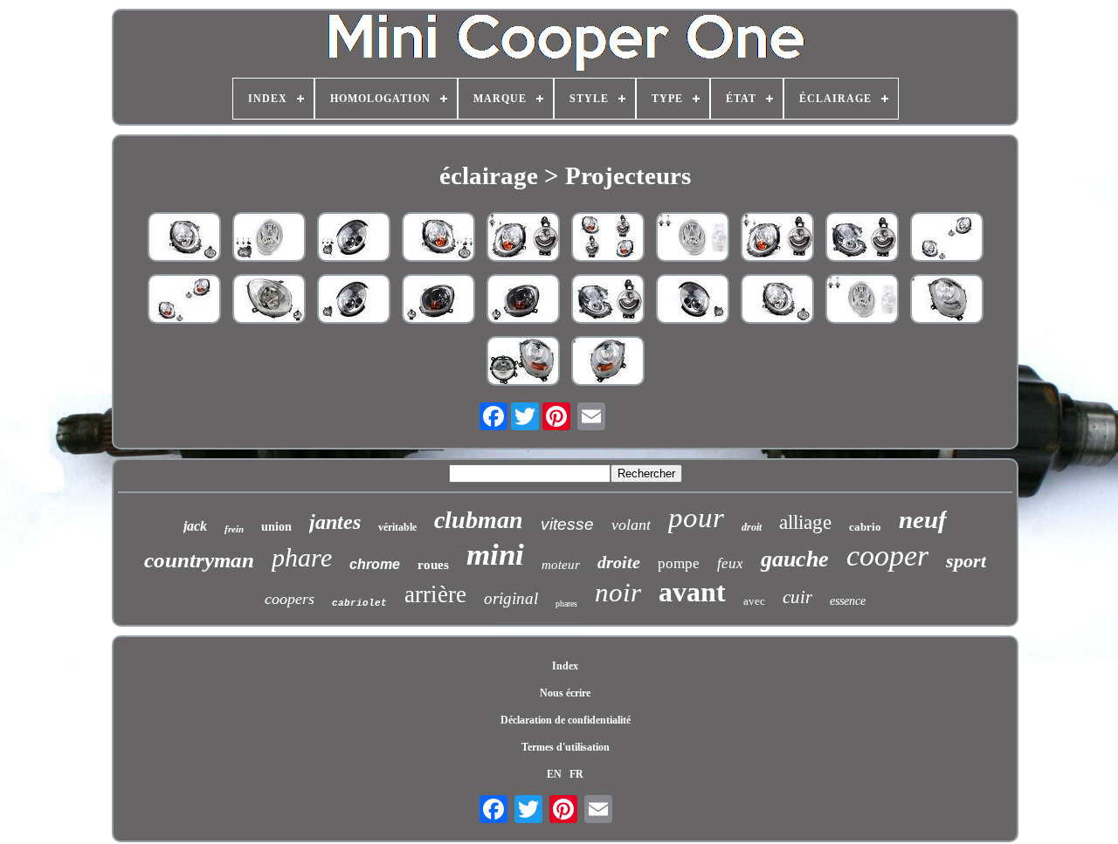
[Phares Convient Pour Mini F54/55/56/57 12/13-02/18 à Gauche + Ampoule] (608, 363)
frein (234, 529)
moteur (561, 565)
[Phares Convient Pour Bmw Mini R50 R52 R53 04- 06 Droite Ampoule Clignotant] (693, 239)
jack (195, 525)
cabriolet (359, 603)
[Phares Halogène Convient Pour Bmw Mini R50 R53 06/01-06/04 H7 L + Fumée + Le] (354, 239)
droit (752, 527)
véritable (397, 527)
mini (495, 555)
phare (302, 557)
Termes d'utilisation (565, 747)
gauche (795, 559)
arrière (435, 594)
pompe (679, 563)
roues (433, 565)
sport (966, 561)
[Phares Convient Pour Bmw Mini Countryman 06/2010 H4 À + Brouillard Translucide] (269, 301)
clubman (478, 519)
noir (618, 592)
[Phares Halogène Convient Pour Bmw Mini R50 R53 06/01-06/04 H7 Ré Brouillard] (693, 301)
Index (565, 666)
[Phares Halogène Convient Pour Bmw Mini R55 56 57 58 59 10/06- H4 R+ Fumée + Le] (438, 239)
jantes (335, 522)
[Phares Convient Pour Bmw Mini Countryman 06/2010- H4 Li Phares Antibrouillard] (438, 301)
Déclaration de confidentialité (565, 720)
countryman (199, 560)
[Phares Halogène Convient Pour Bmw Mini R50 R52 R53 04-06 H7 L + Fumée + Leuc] (269, 239)
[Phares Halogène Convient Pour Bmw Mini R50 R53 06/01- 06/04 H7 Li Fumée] (354, 301)
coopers (289, 598)
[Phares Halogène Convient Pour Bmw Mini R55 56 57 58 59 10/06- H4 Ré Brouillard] (184, 239)
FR (576, 774)
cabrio (865, 526)
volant (631, 524)
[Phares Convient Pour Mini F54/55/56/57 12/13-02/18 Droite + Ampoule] (947, 301)
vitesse (567, 524)
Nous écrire (565, 693)
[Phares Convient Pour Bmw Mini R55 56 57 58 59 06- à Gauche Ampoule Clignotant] (523, 239)
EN (554, 774)
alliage (805, 522)
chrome (374, 564)
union (276, 526)
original (511, 598)
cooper (887, 555)
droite (618, 562)
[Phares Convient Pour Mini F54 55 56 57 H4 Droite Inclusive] (523, 363)
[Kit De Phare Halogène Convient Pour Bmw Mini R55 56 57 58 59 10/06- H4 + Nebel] (947, 239)
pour (696, 517)
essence (848, 600)
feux (730, 563)
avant (692, 591)
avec (754, 600)
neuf (923, 519)
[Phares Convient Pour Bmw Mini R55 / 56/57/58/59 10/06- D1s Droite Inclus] (862, 239)
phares (566, 603)
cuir (797, 597)
